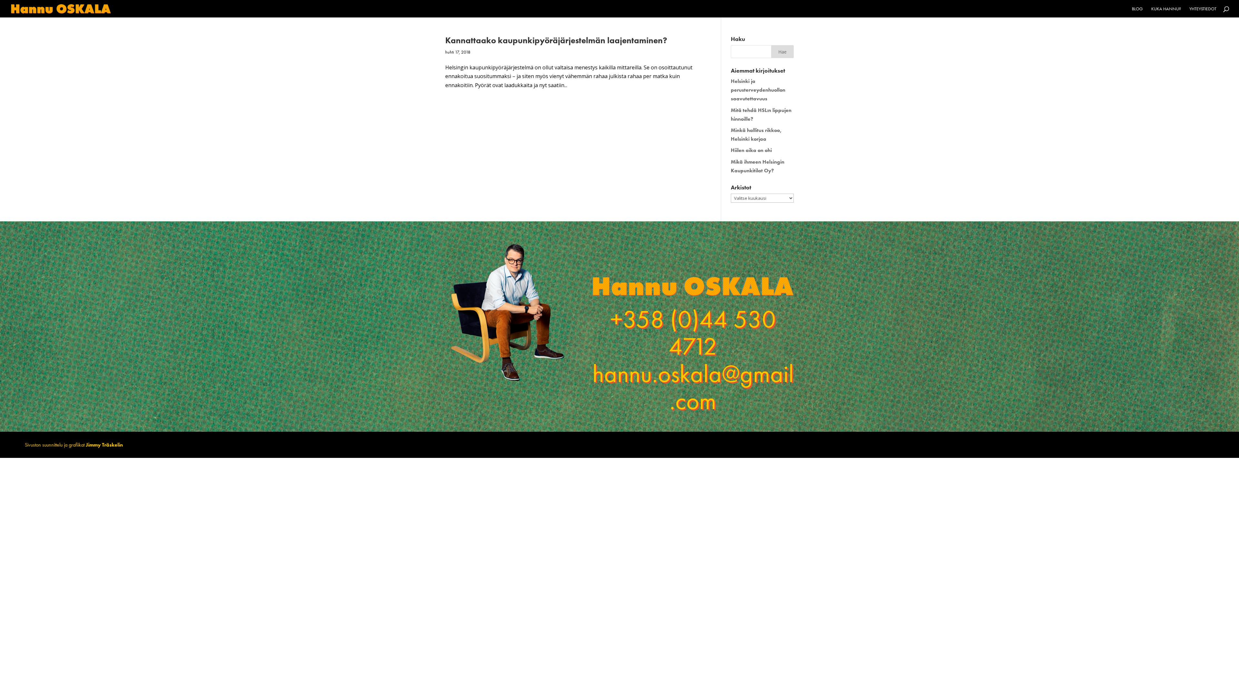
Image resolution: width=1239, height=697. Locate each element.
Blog (1137, 9)
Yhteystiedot (1202, 9)
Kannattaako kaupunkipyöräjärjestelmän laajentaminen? (556, 40)
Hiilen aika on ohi (751, 150)
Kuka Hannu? (1166, 9)
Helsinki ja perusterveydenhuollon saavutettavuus (758, 90)
